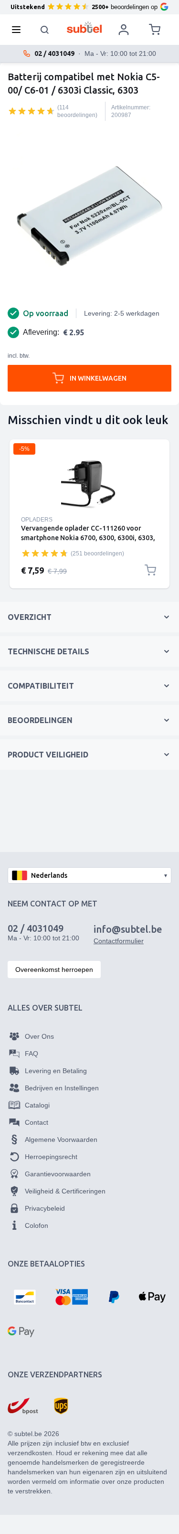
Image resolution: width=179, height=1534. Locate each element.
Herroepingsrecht (51, 1157)
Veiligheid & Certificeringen (65, 1191)
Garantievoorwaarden (58, 1174)
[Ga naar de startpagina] (84, 27)
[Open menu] (19, 29)
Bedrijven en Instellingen (62, 1088)
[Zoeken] (44, 29)
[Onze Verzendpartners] (23, 1406)
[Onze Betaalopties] (25, 1297)
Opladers (37, 519)
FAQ (31, 1053)
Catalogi (37, 1105)
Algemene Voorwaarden (61, 1139)
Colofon (36, 1225)
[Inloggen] (123, 29)
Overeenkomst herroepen (54, 969)
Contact (36, 1122)
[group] (31, 111)
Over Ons (39, 1036)
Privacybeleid (45, 1208)
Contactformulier (119, 941)
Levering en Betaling (56, 1071)
